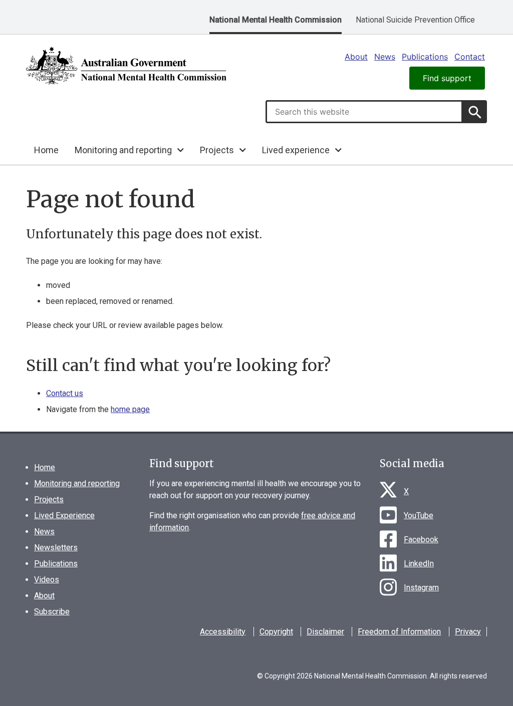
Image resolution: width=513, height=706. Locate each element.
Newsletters (56, 547)
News (384, 57)
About (356, 57)
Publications (425, 57)
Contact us (64, 393)
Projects (49, 499)
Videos (46, 579)
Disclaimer (325, 631)
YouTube (418, 515)
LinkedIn (419, 563)
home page (130, 409)
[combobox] (364, 111)
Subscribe (52, 611)
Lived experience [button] (296, 150)
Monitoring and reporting (77, 483)
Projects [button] (217, 150)
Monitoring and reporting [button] (123, 150)
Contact (469, 57)
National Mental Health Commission (275, 20)
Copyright (276, 631)
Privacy (468, 631)
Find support (447, 78)
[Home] (126, 66)
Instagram (421, 587)
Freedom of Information (399, 631)
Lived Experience (64, 515)
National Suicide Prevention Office (415, 20)
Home (46, 150)
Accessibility (222, 631)
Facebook (421, 539)
